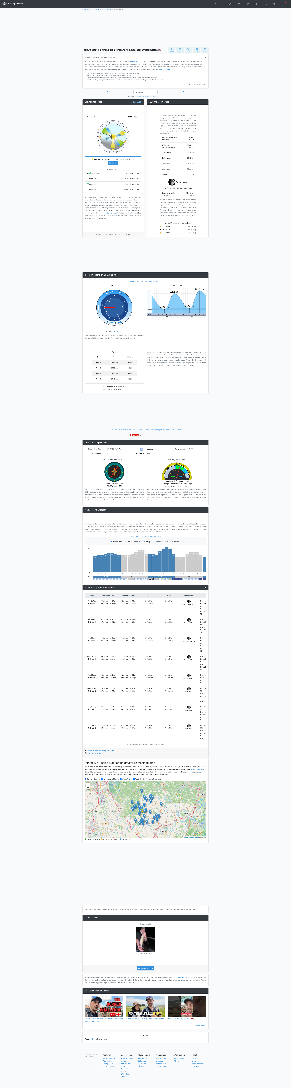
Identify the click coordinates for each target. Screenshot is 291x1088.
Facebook (144, 1058)
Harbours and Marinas (111, 779)
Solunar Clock (161, 1064)
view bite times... (165, 69)
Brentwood (135, 61)
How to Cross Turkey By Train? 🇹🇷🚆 (181, 1018)
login (92, 1039)
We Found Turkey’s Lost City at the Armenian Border (145, 1018)
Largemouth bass (145, 924)
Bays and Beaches (93, 779)
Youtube (143, 1064)
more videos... (201, 1026)
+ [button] (88, 784)
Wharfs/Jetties (127, 779)
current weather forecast (108, 213)
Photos (233, 4)
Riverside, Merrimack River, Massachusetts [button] (149, 96)
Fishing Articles (108, 1069)
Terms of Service (198, 1064)
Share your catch (146, 968)
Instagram (144, 1061)
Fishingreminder (15, 4)
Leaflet (186, 837)
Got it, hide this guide (198, 84)
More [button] (259, 4)
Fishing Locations (109, 1058)
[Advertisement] (145, 28)
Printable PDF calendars (95, 753)
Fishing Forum (108, 1064)
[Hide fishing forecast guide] (205, 57)
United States (97, 9)
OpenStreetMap (194, 837)
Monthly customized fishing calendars (100, 751)
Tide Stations (107, 1061)
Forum (251, 4)
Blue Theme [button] (116, 331)
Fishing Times (222, 4)
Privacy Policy (196, 1066)
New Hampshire (108, 9)
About (194, 1061)
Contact (194, 1058)
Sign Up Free (113, 163)
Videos (242, 4)
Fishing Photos (108, 1066)
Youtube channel (181, 977)
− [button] (88, 787)
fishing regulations (197, 769)
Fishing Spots (86, 9)
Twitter (142, 1066)
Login (269, 4)
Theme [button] (278, 4)
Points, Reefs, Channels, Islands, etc (148, 779)
